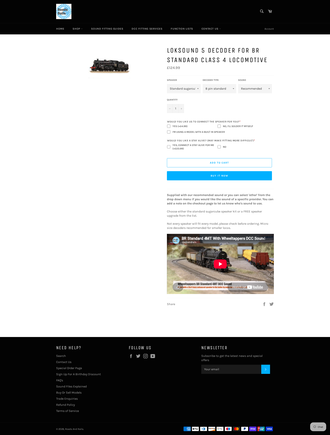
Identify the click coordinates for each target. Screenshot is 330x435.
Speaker (172, 80)
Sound (242, 80)
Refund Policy (65, 405)
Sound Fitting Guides (107, 28)
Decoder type (211, 80)
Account (269, 28)
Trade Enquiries (67, 398)
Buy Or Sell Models (69, 392)
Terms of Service (67, 411)
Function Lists (182, 28)
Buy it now (219, 175)
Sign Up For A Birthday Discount (78, 374)
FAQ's (59, 380)
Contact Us (210, 28)
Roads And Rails (74, 429)
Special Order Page (69, 368)
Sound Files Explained (71, 386)
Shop (77, 28)
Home (60, 28)
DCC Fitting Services (147, 28)
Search (61, 356)
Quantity (172, 99)
